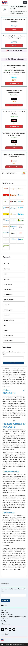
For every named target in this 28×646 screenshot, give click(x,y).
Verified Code (14, 95)
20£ (14, 163)
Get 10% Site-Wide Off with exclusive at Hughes (14, 91)
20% (14, 80)
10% (14, 102)
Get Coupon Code (14, 83)
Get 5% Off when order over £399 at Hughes (14, 113)
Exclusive (6, 70)
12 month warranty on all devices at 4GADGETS (14, 20)
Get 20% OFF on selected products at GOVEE (14, 66)
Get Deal (14, 29)
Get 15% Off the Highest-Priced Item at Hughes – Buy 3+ (14, 134)
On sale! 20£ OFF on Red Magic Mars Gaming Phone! (14, 155)
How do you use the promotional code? (13, 616)
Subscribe (13, 363)
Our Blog (3, 621)
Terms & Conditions (7, 614)
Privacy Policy (5, 612)
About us (3, 610)
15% (14, 144)
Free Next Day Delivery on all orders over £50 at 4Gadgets (14, 37)
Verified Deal (14, 137)
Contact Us (4, 619)
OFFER (14, 26)
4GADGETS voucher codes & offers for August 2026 (18, 12)
